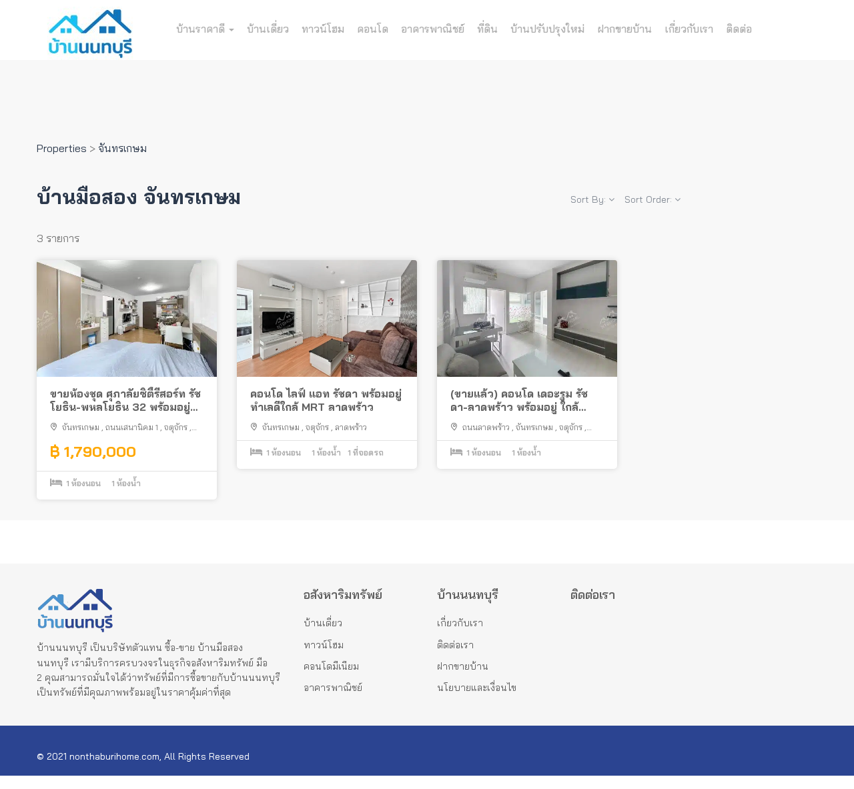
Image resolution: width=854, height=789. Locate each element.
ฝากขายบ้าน (624, 28)
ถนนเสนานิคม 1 (131, 427)
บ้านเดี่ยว (268, 28)
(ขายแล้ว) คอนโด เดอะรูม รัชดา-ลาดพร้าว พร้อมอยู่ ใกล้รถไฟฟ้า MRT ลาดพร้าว (519, 401)
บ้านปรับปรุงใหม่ (547, 28)
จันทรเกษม (80, 427)
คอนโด (372, 28)
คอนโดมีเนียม (331, 666)
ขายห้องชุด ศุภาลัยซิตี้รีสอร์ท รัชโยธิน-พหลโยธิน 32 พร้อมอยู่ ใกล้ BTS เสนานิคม (125, 401)
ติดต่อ (739, 28)
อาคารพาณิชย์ (432, 28)
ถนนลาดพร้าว (486, 427)
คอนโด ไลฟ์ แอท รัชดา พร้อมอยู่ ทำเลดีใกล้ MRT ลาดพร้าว (326, 400)
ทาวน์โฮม (323, 28)
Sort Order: (649, 199)
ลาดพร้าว (351, 427)
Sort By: (589, 199)
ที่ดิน (487, 28)
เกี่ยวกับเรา (689, 28)
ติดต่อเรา (455, 645)
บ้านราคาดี (202, 28)
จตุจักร (175, 427)
